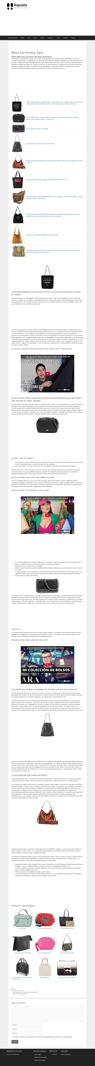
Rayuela (20, 5)
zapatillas (50, 38)
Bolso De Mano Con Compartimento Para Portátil (22, 978)
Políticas (73, 38)
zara (22, 990)
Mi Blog (22, 38)
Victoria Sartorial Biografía (13, 1054)
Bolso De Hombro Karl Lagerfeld (67, 977)
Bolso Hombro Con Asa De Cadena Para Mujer (40, 143)
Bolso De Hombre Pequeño (20, 993)
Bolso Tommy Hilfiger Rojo (45, 928)
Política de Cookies (40, 1060)
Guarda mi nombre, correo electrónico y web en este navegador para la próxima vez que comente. (42, 1037)
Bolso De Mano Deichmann (67, 953)
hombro (19, 990)
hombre (35, 38)
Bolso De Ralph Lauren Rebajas (22, 953)
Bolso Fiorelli (22, 928)
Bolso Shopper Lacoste (67, 928)
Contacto (54, 1054)
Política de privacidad (41, 1057)
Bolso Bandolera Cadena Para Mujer (37, 129)
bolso (14, 989)
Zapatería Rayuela (13, 38)
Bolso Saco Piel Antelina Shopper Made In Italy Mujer (42, 235)
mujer (28, 38)
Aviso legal (38, 1054)
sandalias (65, 38)
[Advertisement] (47, 23)
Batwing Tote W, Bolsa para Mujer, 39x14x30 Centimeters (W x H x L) (47, 179)
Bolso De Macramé (45, 977)
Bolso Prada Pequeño (45, 953)
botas (58, 38)
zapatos (42, 38)
